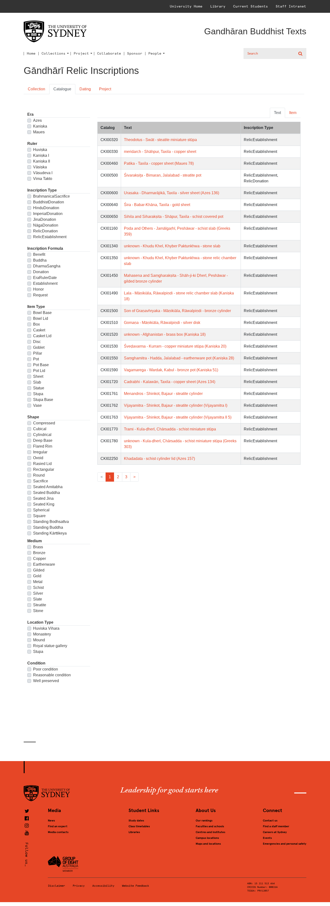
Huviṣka (40, 150)
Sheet (38, 376)
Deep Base (42, 440)
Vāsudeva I (42, 173)
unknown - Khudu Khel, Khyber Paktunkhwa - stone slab (172, 246)
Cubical (39, 429)
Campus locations (207, 838)
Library (217, 6)
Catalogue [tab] (62, 89)
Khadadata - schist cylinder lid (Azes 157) (159, 459)
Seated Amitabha (48, 487)
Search (300, 53)
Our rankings (204, 820)
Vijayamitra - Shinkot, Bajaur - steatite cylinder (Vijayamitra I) (175, 405)
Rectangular (43, 469)
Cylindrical (42, 435)
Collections (53, 53)
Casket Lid (42, 336)
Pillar (37, 353)
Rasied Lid (42, 464)
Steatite (39, 605)
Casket (39, 330)
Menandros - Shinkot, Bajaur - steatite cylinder (163, 394)
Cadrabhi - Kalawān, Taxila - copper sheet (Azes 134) (169, 382)
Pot (36, 359)
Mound (39, 640)
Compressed (44, 423)
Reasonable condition (52, 675)
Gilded (38, 570)
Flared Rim (42, 446)
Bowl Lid (40, 318)
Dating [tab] (85, 89)
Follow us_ (26, 854)
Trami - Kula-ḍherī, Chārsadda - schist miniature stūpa (170, 429)
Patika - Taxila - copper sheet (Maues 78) (159, 163)
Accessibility (103, 885)
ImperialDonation (48, 214)
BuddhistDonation (48, 202)
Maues (39, 132)
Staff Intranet (291, 6)
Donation (41, 272)
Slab (37, 382)
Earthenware (44, 564)
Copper (39, 558)
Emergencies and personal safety (284, 843)
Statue (38, 388)
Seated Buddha (46, 493)
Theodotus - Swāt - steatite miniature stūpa (160, 140)
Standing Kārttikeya (50, 533)
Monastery (42, 634)
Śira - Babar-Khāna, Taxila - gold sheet (157, 205)
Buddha (40, 260)
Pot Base (41, 365)
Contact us (270, 820)
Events (267, 838)
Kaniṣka (40, 126)
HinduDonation (46, 208)
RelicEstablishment (49, 237)
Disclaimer (56, 885)
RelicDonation (45, 231)
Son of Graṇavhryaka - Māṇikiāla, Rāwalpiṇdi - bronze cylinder (177, 311)
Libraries (134, 832)
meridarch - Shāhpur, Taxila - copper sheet (160, 152)
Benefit (39, 254)
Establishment (45, 283)
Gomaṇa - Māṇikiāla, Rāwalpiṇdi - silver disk (162, 323)
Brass (38, 547)
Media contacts (58, 832)
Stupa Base (43, 400)
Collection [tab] (36, 89)
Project (81, 53)
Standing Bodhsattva (51, 522)
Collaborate (109, 53)
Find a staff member (276, 826)
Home (31, 53)
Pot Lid (39, 371)
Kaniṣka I (41, 155)
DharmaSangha (46, 266)
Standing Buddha (48, 527)
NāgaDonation (45, 225)
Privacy (79, 885)
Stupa (38, 394)
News (51, 820)
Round (39, 475)
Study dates (136, 820)
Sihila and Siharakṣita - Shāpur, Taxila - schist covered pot (173, 216)
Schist (38, 587)
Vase (37, 405)
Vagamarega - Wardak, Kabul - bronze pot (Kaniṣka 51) (171, 370)
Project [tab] (105, 89)
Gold (37, 576)
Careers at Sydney (275, 832)
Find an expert (57, 826)
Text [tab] (277, 113)
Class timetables (139, 826)
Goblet (38, 347)
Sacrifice (40, 481)
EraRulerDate (45, 278)
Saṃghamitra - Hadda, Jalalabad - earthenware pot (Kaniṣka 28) (179, 358)
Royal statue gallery (50, 646)
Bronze (39, 553)
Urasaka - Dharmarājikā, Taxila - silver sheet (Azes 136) (171, 193)
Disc (37, 342)
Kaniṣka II (41, 161)
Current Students (250, 6)
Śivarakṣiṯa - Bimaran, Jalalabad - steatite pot (162, 175)
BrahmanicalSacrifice (51, 196)
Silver (38, 593)
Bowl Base (42, 313)
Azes (37, 120)
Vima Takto (42, 179)
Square (39, 516)
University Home (186, 6)
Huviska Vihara (46, 628)
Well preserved (46, 681)
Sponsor (134, 53)
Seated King (43, 504)
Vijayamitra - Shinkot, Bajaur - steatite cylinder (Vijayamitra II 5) (177, 417)
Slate (37, 599)
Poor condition (45, 669)
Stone (38, 611)
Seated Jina (43, 498)
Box (36, 324)
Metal (38, 582)
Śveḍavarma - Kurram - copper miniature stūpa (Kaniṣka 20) (175, 346)
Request (40, 295)
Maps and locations (208, 843)
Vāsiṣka (40, 167)
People (154, 53)
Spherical (41, 510)
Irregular (40, 452)
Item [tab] (292, 113)
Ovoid (38, 458)
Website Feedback (135, 885)
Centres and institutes (210, 832)
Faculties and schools (210, 826)
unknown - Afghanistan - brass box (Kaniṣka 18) (165, 334)
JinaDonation (44, 219)
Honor (38, 289)
